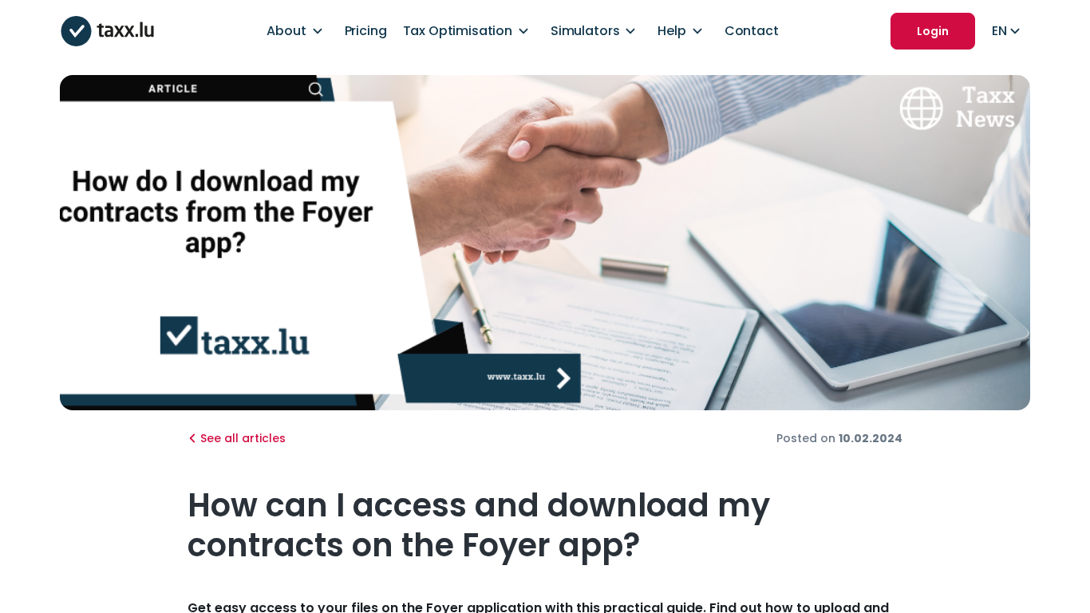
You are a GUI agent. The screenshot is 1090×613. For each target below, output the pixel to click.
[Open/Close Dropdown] (317, 31)
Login (933, 31)
